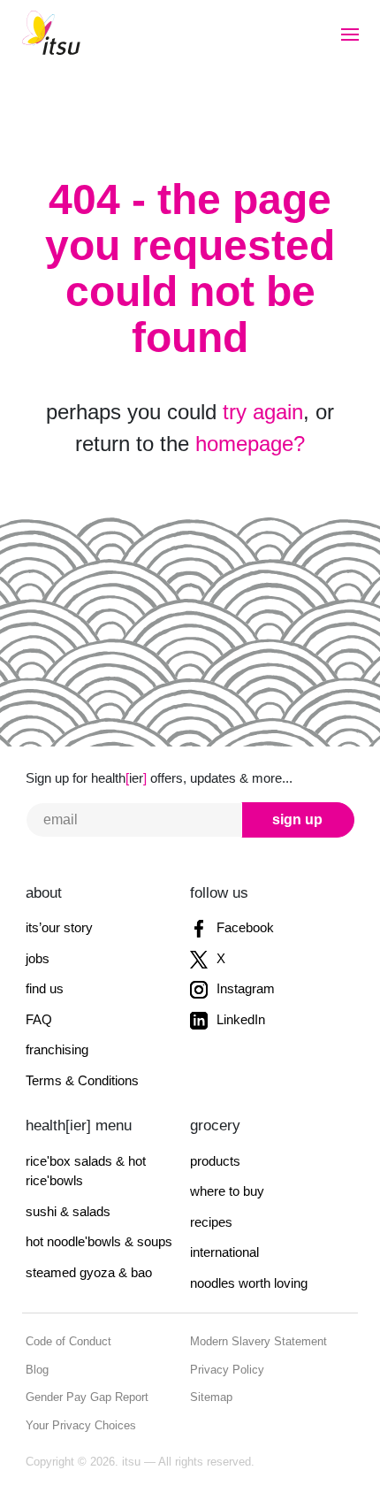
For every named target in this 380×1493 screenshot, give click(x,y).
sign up (297, 819)
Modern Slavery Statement (258, 1341)
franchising (57, 1049)
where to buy (227, 1190)
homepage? (250, 444)
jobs (37, 958)
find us (45, 988)
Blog (37, 1369)
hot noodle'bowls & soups (99, 1241)
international (224, 1251)
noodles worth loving (249, 1282)
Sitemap (211, 1397)
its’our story (59, 927)
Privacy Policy (227, 1369)
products (215, 1160)
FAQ (39, 1019)
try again (263, 412)
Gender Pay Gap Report (87, 1397)
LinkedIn (239, 1019)
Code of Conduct (68, 1341)
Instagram (244, 988)
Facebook (243, 927)
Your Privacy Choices (81, 1425)
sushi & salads (68, 1211)
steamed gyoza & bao (89, 1272)
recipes (211, 1221)
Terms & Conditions (82, 1080)
